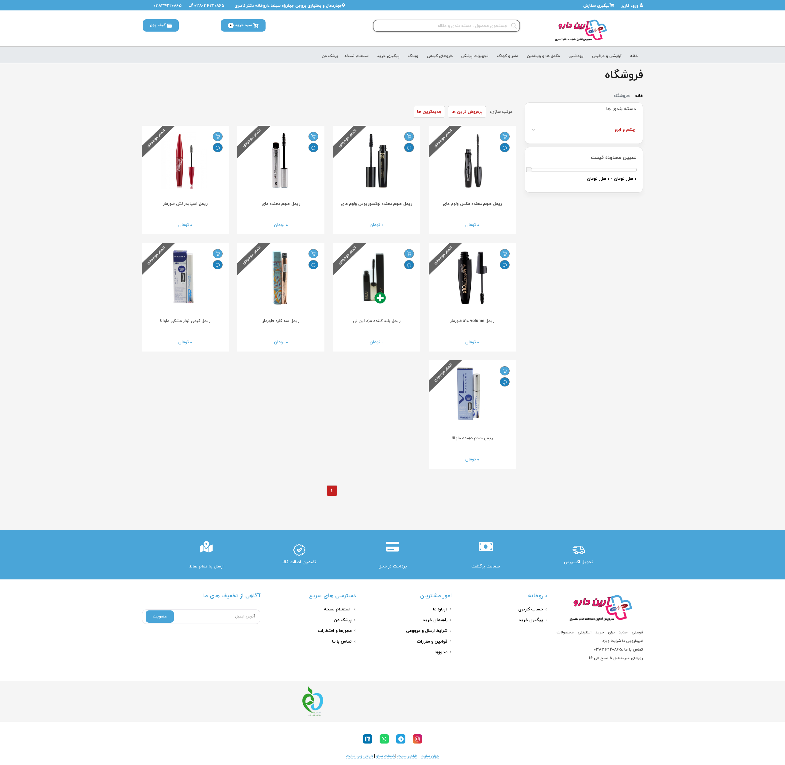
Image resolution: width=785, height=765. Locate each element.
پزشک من (330, 56)
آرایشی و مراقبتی (607, 56)
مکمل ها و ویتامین (543, 56)
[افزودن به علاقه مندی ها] (505, 136)
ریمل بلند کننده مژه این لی (376, 321)
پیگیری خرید (388, 56)
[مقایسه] (505, 147)
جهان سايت (430, 756)
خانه (634, 56)
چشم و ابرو (625, 130)
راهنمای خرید (435, 620)
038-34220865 (208, 6)
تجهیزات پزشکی (474, 56)
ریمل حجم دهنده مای (281, 204)
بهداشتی (576, 56)
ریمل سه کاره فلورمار (280, 321)
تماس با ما (342, 641)
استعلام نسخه (356, 56)
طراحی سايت (407, 756)
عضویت (160, 616)
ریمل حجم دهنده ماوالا (472, 438)
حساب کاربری (530, 609)
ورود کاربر (631, 6)
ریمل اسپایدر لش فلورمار (185, 204)
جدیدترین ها (429, 112)
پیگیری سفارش (596, 6)
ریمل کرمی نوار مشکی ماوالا (185, 321)
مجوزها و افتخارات (335, 631)
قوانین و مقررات (432, 641)
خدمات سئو (385, 756)
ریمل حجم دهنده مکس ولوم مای (472, 204)
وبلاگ (413, 56)
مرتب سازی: (501, 112)
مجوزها (441, 652)
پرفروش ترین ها (467, 112)
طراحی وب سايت (359, 756)
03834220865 (167, 6)
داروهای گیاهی (440, 56)
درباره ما (440, 609)
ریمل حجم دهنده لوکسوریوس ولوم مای (376, 204)
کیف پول (158, 25)
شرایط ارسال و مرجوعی (426, 631)
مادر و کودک (507, 56)
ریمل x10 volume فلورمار (472, 321)
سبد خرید (241, 25)
